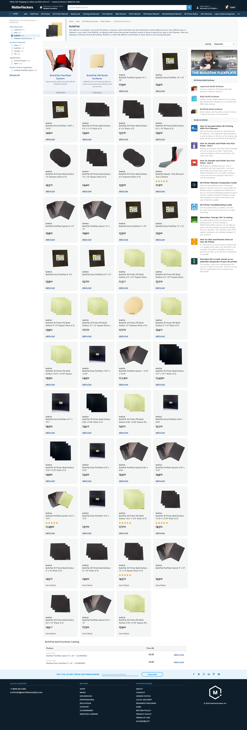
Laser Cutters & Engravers (225, 14)
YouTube (219, 674)
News (83, 692)
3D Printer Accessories (90, 21)
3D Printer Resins (191, 14)
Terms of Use (143, 718)
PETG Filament (134, 14)
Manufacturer (16, 27)
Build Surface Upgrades (21, 67)
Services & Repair (89, 714)
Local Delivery (144, 700)
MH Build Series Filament (172, 14)
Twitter (198, 674)
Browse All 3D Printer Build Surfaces (23, 21)
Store (78, 21)
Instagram (203, 674)
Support (84, 707)
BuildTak (19, 36)
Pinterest (213, 674)
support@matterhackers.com (26, 692)
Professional (87, 700)
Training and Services (91, 14)
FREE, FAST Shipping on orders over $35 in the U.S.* (30, 2)
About (139, 689)
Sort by (208, 44)
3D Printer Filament (60, 14)
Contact (140, 692)
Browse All (15, 75)
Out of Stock (51, 585)
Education (85, 703)
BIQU (17, 33)
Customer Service (59, 2)
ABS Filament (120, 14)
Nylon (18, 63)
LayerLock (19, 30)
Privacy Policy (143, 714)
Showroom (86, 696)
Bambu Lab (75, 14)
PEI (17, 54)
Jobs (138, 707)
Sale (25, 14)
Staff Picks (34, 14)
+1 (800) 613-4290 (73, 2)
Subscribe (152, 674)
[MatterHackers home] (22, 7)
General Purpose (22, 61)
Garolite (19, 51)
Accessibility (143, 721)
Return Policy (143, 710)
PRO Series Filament (151, 14)
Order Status (143, 696)
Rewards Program (146, 703)
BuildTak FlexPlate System (25, 70)
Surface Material (17, 42)
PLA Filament (107, 14)
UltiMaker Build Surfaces (24, 38)
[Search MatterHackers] (189, 7)
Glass (17, 45)
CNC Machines (206, 14)
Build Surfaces (106, 21)
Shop (82, 689)
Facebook (193, 674)
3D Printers (45, 14)
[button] (51, 7)
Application (15, 58)
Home (71, 21)
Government (86, 710)
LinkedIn (208, 674)
